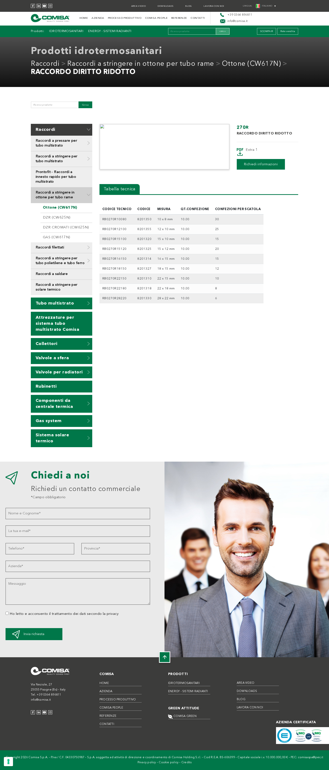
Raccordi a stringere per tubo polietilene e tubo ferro (60, 261)
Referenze (179, 18)
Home (83, 18)
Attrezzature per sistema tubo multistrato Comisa (57, 323)
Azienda (98, 18)
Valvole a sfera (52, 358)
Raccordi (45, 64)
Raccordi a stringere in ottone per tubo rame (140, 64)
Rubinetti (46, 386)
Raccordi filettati (50, 247)
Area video (138, 6)
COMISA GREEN (185, 716)
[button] (88, 129)
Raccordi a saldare (52, 274)
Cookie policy (168, 762)
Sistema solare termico (52, 438)
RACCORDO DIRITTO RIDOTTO (83, 72)
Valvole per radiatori (59, 372)
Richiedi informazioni (261, 164)
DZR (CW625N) (56, 217)
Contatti (198, 18)
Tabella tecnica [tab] (120, 189)
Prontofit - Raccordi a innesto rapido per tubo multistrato (56, 177)
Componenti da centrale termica (54, 403)
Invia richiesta (34, 634)
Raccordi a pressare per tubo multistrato (56, 143)
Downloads (166, 6)
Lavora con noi (214, 6)
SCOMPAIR (266, 31)
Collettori (47, 344)
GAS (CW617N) (56, 237)
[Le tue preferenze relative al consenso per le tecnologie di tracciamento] (8, 761)
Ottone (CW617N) (251, 64)
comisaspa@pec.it (310, 757)
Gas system (49, 421)
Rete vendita (287, 31)
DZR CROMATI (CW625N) (66, 227)
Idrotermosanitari (66, 31)
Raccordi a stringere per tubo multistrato (57, 159)
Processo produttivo (124, 18)
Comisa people (156, 18)
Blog (188, 6)
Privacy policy (147, 762)
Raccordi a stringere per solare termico (57, 287)
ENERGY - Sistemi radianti (110, 31)
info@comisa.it (41, 699)
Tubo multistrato (55, 303)
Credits (186, 762)
